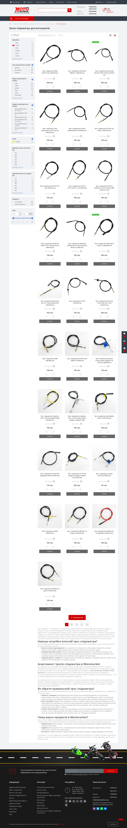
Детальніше (61, 824)
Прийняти (113, 824)
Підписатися (110, 771)
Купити (50, 91)
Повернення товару (15, 806)
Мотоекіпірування (43, 793)
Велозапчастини (42, 808)
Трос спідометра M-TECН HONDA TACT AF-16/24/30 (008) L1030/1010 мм (104, 188)
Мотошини (40, 803)
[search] (69, 10)
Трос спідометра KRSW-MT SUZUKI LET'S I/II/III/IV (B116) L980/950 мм (50, 245)
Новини (51, 2)
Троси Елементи (49, 24)
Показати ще (78, 617)
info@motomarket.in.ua (101, 800)
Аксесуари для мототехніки (45, 787)
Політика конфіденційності (80, 774)
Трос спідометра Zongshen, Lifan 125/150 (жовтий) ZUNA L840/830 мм (50, 418)
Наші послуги (60, 2)
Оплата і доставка (72, 2)
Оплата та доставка (15, 793)
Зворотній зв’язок (41, 2)
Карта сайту (13, 809)
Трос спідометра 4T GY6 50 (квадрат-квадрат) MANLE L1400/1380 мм (77, 475)
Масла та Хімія (41, 790)
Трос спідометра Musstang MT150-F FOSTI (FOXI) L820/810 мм (104, 73)
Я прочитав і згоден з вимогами (82, 774)
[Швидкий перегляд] (59, 48)
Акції (10, 814)
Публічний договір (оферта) (18, 801)
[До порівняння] (59, 45)
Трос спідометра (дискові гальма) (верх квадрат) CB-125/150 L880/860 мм (104, 360)
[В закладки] (59, 42)
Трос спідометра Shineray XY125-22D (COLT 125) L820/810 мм (104, 303)
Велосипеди (41, 805)
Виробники (12, 812)
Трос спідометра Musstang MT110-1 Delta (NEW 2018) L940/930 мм (50, 303)
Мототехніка (41, 800)
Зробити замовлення (109, 11)
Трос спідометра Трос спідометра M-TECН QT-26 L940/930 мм (50, 130)
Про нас (11, 798)
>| (87, 624)
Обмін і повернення (15, 790)
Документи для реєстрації (17, 787)
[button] (28, 2)
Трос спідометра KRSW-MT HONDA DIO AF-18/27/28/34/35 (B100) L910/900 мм (77, 245)
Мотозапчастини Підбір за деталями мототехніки (27, 24)
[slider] (13, 218)
